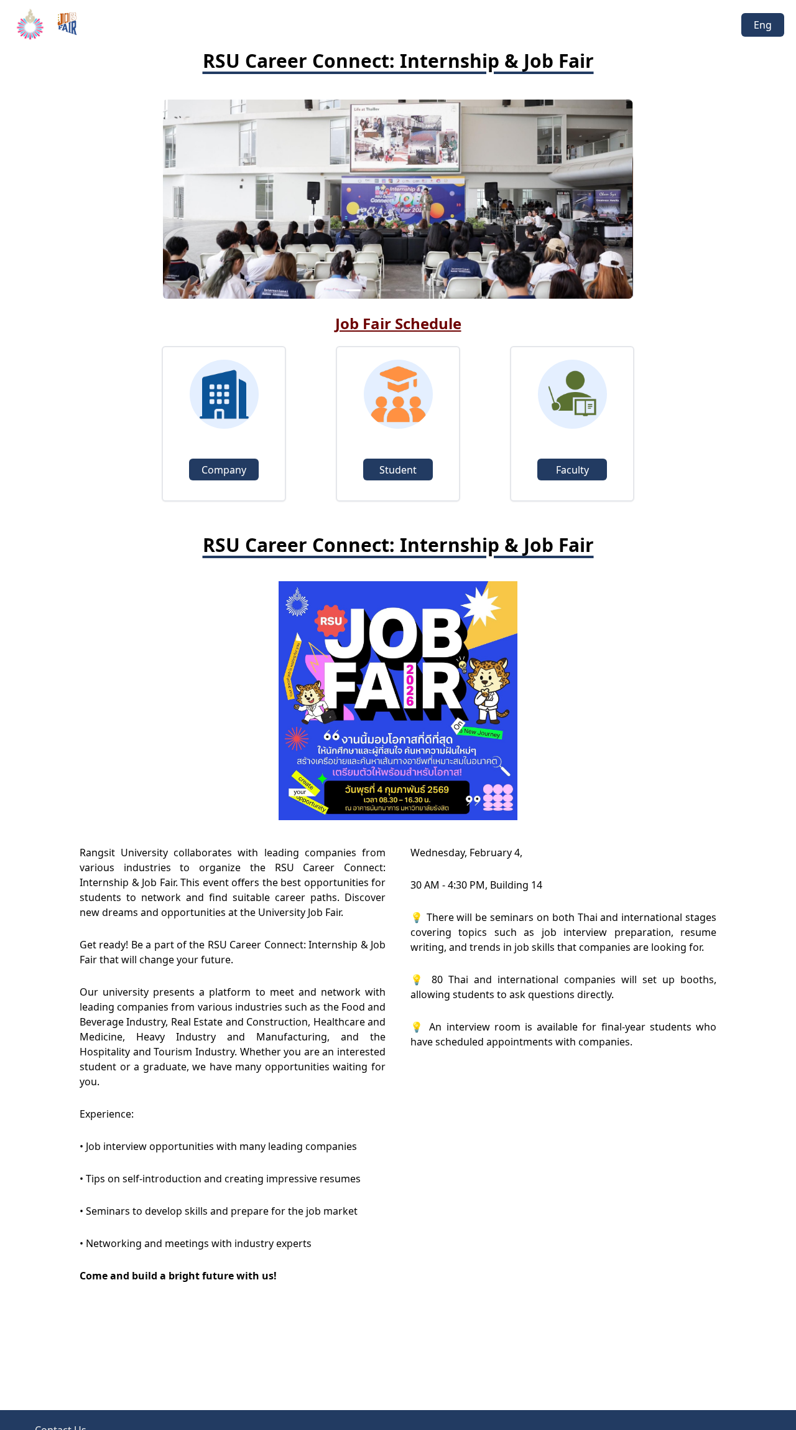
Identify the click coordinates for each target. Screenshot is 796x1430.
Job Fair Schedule (398, 323)
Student (398, 470)
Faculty (572, 470)
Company (223, 470)
